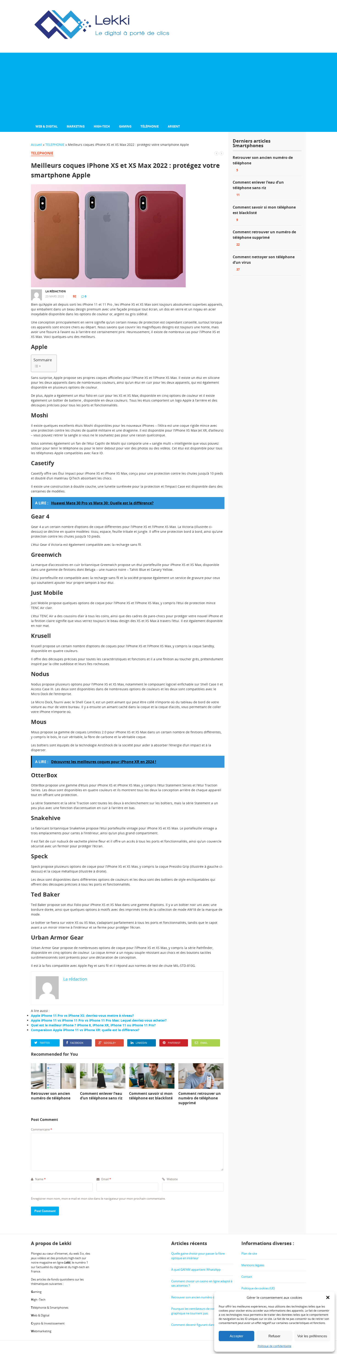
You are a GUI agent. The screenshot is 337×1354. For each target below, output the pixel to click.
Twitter (45, 1042)
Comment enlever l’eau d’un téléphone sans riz (258, 185)
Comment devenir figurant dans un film (198, 1325)
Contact (246, 1277)
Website (172, 1179)
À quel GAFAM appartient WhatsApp (196, 1269)
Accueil (36, 144)
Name (40, 1179)
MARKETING (76, 126)
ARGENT (174, 126)
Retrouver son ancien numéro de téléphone (263, 160)
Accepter (236, 1336)
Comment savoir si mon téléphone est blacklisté (264, 210)
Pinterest (174, 1042)
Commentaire (41, 1129)
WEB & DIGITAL (47, 126)
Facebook (76, 1042)
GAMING (125, 126)
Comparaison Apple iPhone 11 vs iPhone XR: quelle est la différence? (85, 1030)
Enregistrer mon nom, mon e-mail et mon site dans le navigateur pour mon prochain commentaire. (98, 1198)
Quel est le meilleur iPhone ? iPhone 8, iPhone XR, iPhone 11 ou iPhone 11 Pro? (93, 1025)
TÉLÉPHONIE (150, 126)
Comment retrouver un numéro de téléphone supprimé (264, 234)
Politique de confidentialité (274, 1346)
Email (204, 1042)
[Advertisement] (168, 87)
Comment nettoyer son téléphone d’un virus (264, 259)
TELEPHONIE (54, 144)
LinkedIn (141, 1042)
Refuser (274, 1336)
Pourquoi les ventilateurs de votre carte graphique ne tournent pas (198, 1311)
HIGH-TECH (102, 126)
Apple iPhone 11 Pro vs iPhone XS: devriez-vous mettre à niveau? (82, 1015)
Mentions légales (252, 1265)
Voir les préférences (312, 1336)
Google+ (110, 1042)
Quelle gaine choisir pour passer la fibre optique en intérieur (198, 1255)
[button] (328, 1297)
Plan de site (249, 1253)
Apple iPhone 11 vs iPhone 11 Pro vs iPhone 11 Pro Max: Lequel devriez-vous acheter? (99, 1020)
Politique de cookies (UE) (258, 1288)
